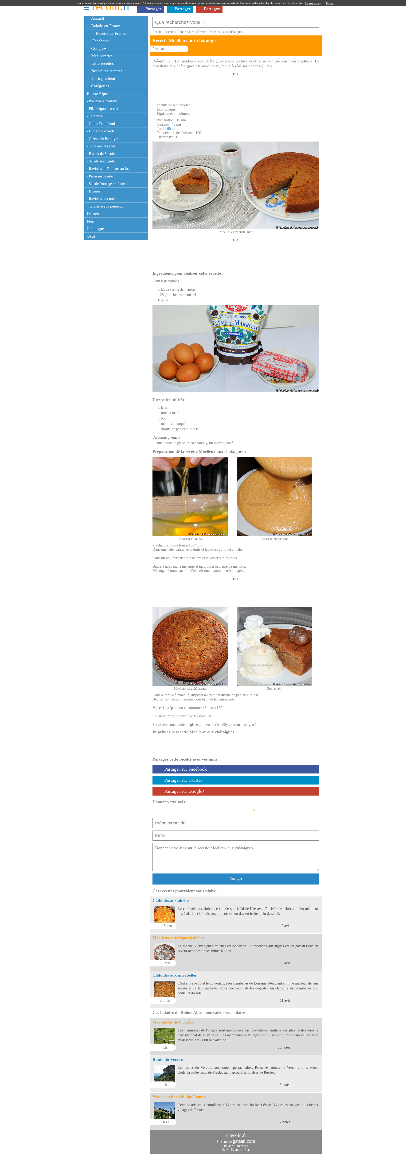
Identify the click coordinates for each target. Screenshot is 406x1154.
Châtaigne (95, 228)
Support (236, 1149)
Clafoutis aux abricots (172, 900)
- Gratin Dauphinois (101, 124)
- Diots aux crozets (100, 131)
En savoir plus (312, 3)
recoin (111, 6)
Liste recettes (102, 63)
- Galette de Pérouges (102, 139)
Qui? (225, 1149)
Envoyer (236, 879)
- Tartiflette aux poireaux (105, 206)
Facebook (99, 40)
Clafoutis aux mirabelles (174, 975)
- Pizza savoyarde (100, 176)
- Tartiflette (95, 116)
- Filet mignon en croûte (104, 109)
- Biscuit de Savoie (101, 154)
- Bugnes (93, 191)
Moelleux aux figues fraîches (178, 937)
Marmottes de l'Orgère (173, 1022)
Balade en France (105, 25)
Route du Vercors (168, 1059)
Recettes (242, 1146)
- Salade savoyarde (101, 161)
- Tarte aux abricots (101, 146)
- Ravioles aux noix (101, 199)
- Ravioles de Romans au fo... (109, 169)
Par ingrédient (102, 78)
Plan (247, 1149)
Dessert (93, 213)
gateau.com (244, 1141)
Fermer (330, 3)
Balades (229, 1146)
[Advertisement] (235, 86)
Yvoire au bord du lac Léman (179, 1096)
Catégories (99, 86)
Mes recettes (101, 56)
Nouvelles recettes (106, 71)
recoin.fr (237, 1135)
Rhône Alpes (98, 93)
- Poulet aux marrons (102, 101)
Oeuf (91, 236)
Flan (90, 221)
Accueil (97, 18)
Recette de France (110, 33)
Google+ (98, 48)
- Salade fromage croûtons (106, 184)
